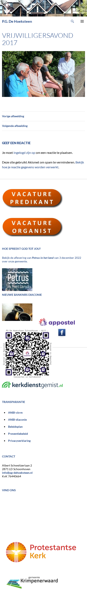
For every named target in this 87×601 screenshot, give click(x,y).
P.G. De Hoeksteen (17, 21)
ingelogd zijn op (24, 152)
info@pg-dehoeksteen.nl (17, 472)
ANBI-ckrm (15, 412)
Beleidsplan (15, 426)
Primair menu (82, 21)
